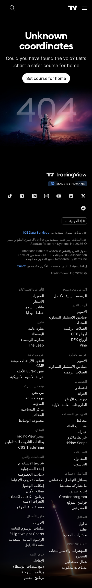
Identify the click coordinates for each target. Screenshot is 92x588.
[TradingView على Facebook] (71, 196)
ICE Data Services (36, 232)
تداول (83, 523)
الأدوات (38, 522)
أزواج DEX (79, 339)
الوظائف (37, 415)
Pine (83, 345)
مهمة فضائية (34, 398)
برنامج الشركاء (33, 572)
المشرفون (79, 508)
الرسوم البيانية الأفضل (70, 296)
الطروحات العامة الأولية (69, 404)
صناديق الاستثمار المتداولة (67, 317)
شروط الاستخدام (31, 463)
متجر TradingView (29, 436)
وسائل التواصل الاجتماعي (68, 480)
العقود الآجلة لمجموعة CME (27, 363)
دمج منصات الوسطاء (28, 566)
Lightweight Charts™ (27, 534)
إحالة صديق (78, 491)
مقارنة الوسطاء (32, 339)
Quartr (21, 266)
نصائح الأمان (35, 491)
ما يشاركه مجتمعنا (73, 485)
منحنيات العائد (76, 426)
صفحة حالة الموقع (30, 507)
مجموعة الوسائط (31, 420)
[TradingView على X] (83, 196)
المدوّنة (38, 403)
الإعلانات (37, 561)
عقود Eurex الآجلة (30, 371)
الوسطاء (37, 334)
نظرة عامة (36, 328)
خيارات (81, 431)
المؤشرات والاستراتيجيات (68, 550)
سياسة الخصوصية (30, 474)
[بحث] (12, 8)
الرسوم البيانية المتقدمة (26, 539)
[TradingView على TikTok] (9, 196)
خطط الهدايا (35, 312)
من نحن (38, 392)
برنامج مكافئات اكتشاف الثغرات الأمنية (26, 498)
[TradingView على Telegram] (22, 196)
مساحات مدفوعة (74, 567)
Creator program (73, 496)
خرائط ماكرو (77, 437)
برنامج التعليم (34, 577)
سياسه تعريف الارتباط (27, 480)
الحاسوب (80, 464)
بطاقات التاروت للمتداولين (24, 442)
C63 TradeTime (31, 447)
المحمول (80, 458)
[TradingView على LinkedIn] (34, 196)
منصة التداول (34, 545)
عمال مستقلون (76, 562)
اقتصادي (81, 388)
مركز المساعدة (32, 409)
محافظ (81, 420)
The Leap (36, 345)
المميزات (37, 296)
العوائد (82, 393)
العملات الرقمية (75, 328)
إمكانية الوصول (32, 485)
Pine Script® (76, 443)
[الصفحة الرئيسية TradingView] (72, 8)
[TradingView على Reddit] (83, 208)
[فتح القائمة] (84, 8)
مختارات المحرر (75, 535)
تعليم (83, 529)
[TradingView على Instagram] (46, 196)
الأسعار (38, 301)
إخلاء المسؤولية (32, 468)
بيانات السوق (34, 307)
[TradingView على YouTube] (58, 196)
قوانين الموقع (77, 502)
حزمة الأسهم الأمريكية (27, 376)
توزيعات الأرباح (76, 399)
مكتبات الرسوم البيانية (27, 528)
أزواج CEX (79, 334)
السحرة (81, 556)
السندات (81, 323)
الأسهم (82, 311)
